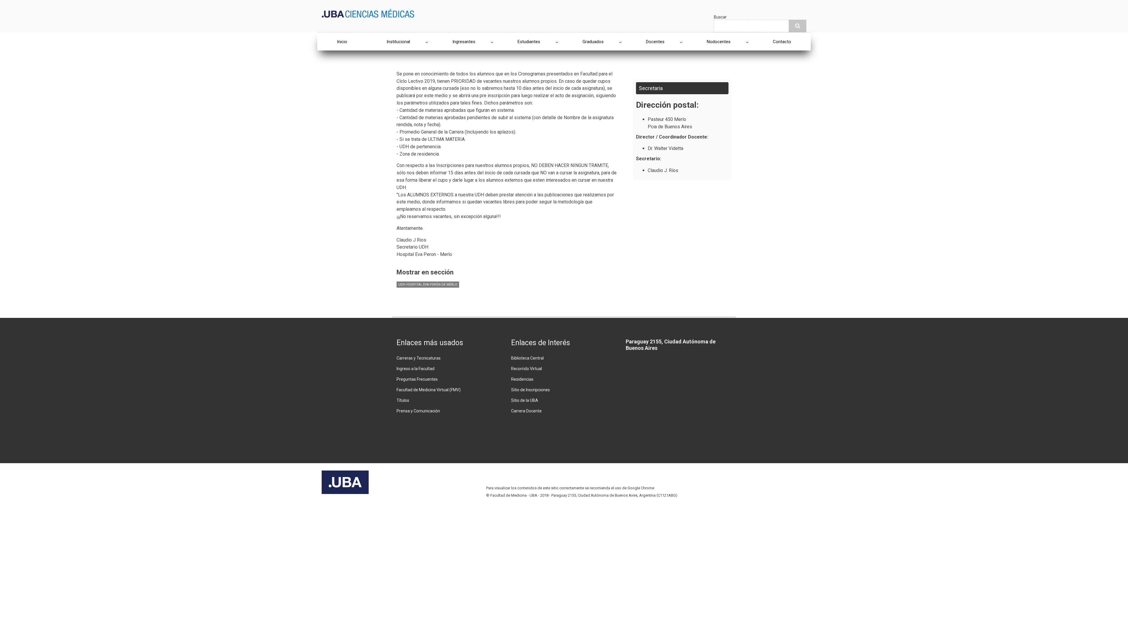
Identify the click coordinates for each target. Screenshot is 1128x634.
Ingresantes (463, 41)
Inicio (342, 41)
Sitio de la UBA (524, 400)
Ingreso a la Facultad (415, 368)
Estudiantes (529, 41)
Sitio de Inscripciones (530, 389)
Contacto (782, 41)
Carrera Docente (526, 411)
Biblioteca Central (527, 358)
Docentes (655, 41)
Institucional (398, 41)
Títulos (403, 400)
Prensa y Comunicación (418, 411)
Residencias (522, 379)
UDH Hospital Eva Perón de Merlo (427, 284)
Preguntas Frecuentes (417, 379)
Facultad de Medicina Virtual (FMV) (429, 389)
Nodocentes (719, 41)
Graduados (593, 41)
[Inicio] (368, 13)
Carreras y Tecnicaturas (419, 358)
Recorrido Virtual (526, 368)
